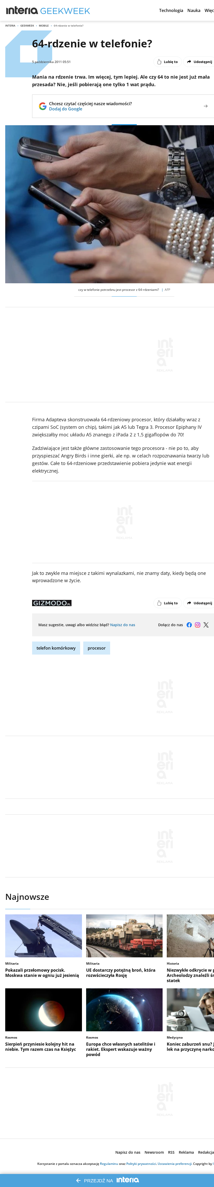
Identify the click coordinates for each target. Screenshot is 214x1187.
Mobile (44, 25)
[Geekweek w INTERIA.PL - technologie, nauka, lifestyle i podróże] (65, 10)
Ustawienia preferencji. (175, 1164)
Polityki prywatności (141, 1163)
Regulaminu (109, 1163)
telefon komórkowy (56, 648)
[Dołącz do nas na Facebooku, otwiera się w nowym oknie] (189, 625)
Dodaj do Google (90, 108)
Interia (10, 25)
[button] (171, 10)
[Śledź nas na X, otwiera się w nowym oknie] (206, 625)
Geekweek (27, 25)
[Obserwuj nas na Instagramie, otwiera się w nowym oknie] (197, 625)
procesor (97, 648)
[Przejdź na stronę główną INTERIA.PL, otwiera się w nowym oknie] (22, 10)
